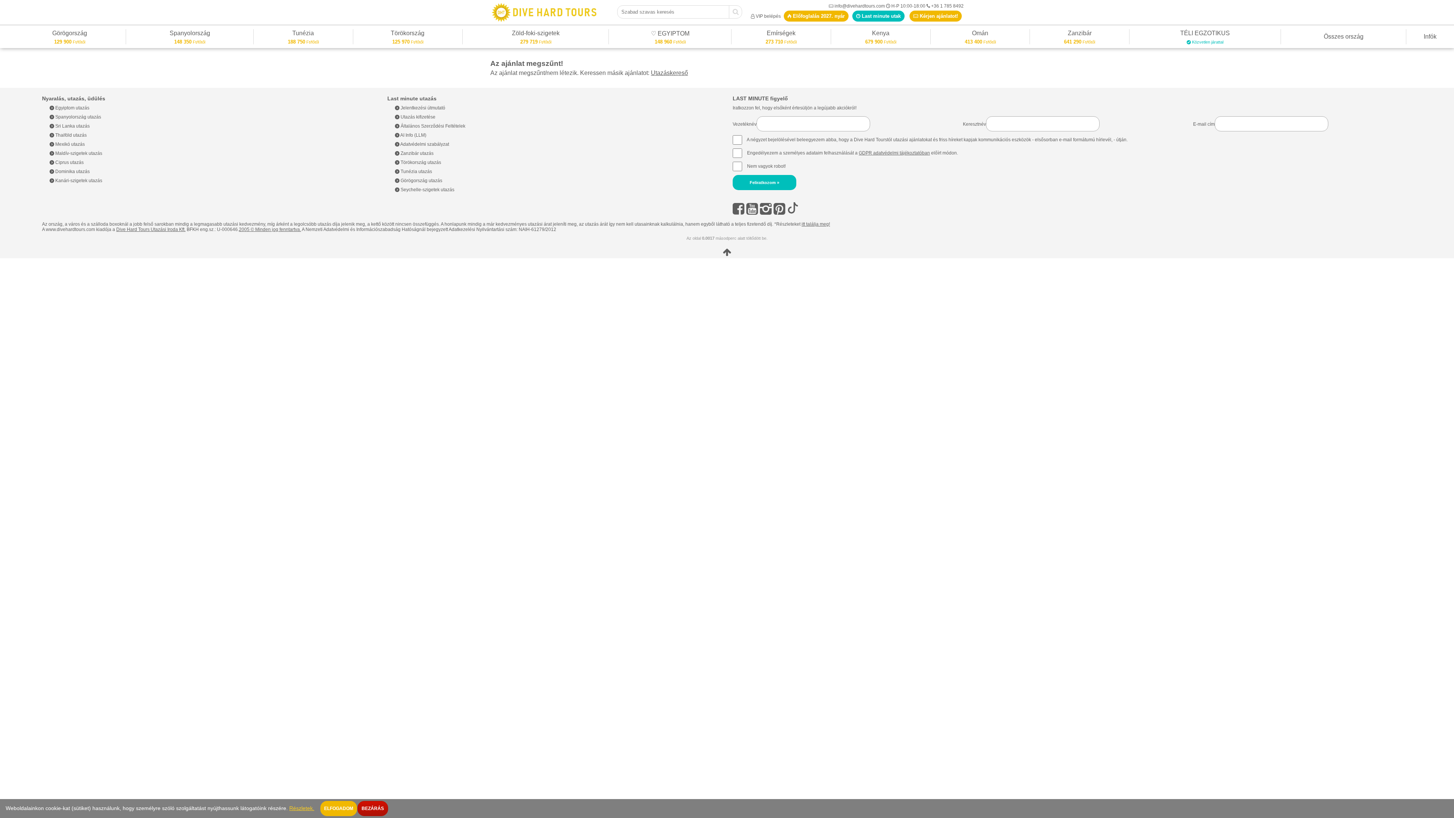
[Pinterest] (779, 209)
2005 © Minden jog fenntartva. (270, 229)
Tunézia (303, 34)
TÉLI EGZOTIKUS (1205, 34)
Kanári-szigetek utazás (78, 180)
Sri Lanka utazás (72, 126)
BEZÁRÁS (373, 808)
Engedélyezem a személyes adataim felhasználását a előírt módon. (852, 153)
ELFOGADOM (338, 808)
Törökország (407, 34)
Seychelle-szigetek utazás (426, 189)
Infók (1430, 36)
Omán (980, 34)
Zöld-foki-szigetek (536, 34)
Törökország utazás (420, 162)
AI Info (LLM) (412, 135)
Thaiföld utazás (70, 135)
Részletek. (301, 808)
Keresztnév (974, 124)
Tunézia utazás (415, 171)
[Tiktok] (793, 209)
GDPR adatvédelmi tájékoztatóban (894, 153)
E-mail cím (1204, 124)
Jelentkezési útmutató (422, 108)
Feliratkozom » (764, 182)
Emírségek (781, 34)
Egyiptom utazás (71, 108)
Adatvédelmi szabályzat (424, 144)
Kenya (880, 34)
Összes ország (1344, 36)
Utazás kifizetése (417, 117)
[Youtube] (752, 209)
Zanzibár (1079, 34)
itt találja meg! (816, 224)
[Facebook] (738, 209)
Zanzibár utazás (416, 153)
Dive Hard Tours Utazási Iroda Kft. (151, 229)
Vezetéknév (745, 124)
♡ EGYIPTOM (670, 34)
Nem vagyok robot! (766, 166)
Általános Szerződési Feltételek (432, 126)
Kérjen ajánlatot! (938, 16)
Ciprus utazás (69, 162)
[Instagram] (766, 209)
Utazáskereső (669, 73)
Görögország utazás (420, 180)
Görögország (69, 34)
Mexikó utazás (69, 144)
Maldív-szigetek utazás (78, 153)
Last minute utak (880, 16)
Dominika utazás (72, 171)
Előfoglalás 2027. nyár (818, 16)
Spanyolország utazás (77, 117)
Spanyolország (190, 34)
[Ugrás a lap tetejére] (727, 252)
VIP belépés (768, 16)
